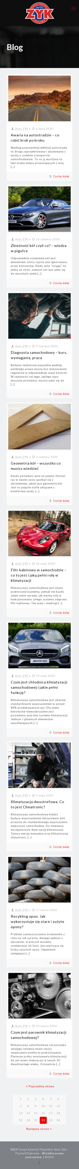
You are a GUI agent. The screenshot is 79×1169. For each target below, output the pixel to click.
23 (51, 1120)
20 (28, 1120)
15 (36, 1113)
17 (51, 1113)
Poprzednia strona (41, 1086)
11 (51, 1106)
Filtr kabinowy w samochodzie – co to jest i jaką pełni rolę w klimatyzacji (38, 575)
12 (58, 1106)
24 (58, 1120)
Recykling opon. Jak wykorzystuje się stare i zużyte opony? (37, 921)
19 (21, 1120)
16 (43, 1113)
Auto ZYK (21, 128)
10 (43, 1106)
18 (58, 1113)
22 (43, 1120)
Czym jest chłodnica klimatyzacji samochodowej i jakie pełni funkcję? (39, 687)
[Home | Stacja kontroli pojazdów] (39, 13)
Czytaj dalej (61, 176)
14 (28, 1113)
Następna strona (37, 1128)
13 (21, 1113)
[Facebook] (39, 1163)
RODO (49, 1157)
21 (36, 1120)
